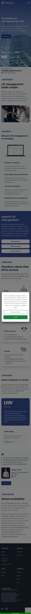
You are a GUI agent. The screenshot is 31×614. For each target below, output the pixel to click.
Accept (15, 317)
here (15, 307)
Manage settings (15, 312)
